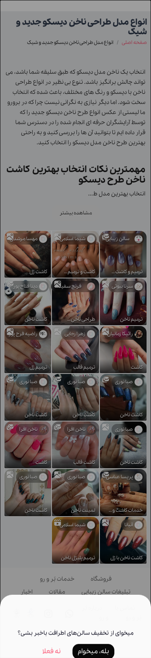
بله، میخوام (93, 640)
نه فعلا (51, 640)
